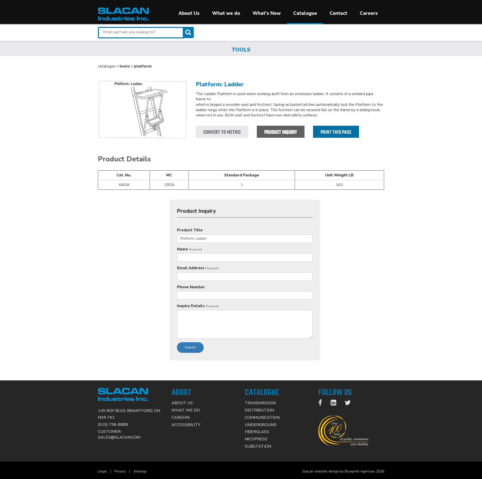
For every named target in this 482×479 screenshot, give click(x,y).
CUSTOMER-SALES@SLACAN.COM (119, 434)
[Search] (189, 32)
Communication (262, 417)
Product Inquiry (280, 132)
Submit (190, 347)
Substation (258, 446)
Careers (369, 13)
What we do (226, 13)
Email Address (190, 267)
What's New (267, 13)
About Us (189, 13)
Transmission (260, 403)
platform (143, 66)
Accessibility (185, 425)
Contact (338, 13)
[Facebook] (322, 403)
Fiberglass (257, 432)
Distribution (259, 410)
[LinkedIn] (336, 403)
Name (182, 249)
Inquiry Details (191, 305)
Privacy (120, 471)
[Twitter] (350, 403)
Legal (102, 471)
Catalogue (305, 13)
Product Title (190, 230)
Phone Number (191, 287)
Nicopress (256, 439)
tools (124, 66)
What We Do (185, 410)
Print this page (336, 132)
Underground (261, 425)
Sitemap (140, 471)
